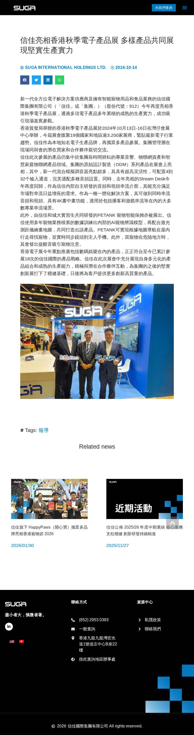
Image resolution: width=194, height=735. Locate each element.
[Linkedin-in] (9, 627)
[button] (184, 7)
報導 (44, 430)
